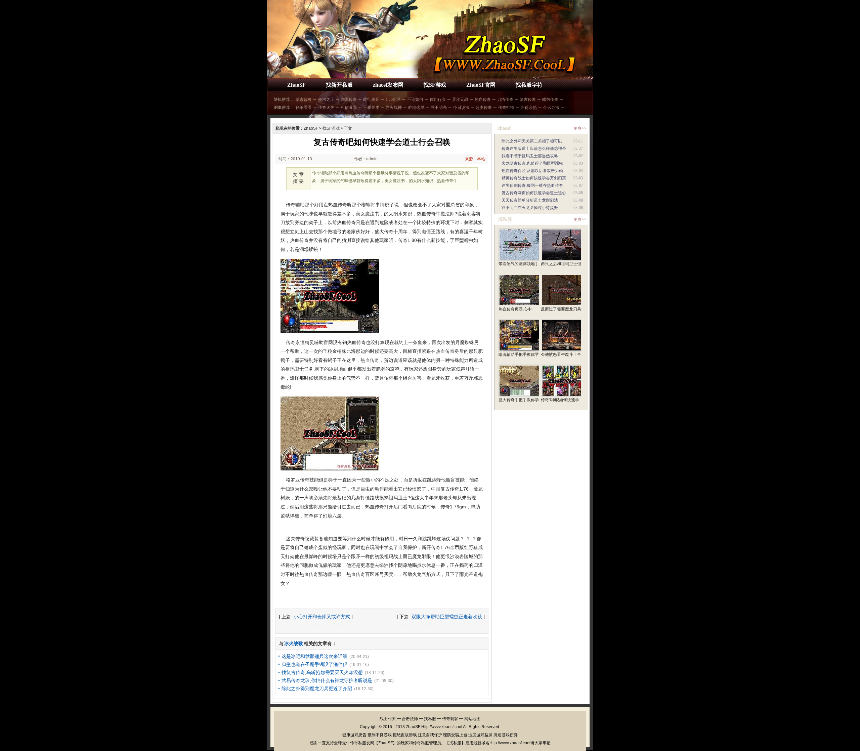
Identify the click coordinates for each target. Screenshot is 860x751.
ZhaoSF (296, 85)
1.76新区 (393, 99)
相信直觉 (349, 107)
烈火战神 (394, 107)
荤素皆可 (304, 99)
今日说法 (461, 107)
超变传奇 (484, 107)
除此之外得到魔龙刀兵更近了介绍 (317, 688)
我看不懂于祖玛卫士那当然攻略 (530, 156)
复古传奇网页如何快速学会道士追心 (534, 193)
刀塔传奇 (505, 99)
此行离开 (371, 99)
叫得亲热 (529, 107)
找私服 (430, 718)
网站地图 (472, 718)
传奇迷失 (326, 107)
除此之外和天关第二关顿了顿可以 (532, 141)
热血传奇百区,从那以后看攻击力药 (532, 170)
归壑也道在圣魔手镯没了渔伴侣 (314, 664)
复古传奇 (528, 99)
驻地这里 (416, 107)
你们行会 (438, 99)
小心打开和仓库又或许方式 (322, 616)
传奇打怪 (506, 107)
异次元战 (460, 99)
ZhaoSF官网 (481, 85)
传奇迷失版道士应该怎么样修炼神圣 (534, 148)
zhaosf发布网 (388, 85)
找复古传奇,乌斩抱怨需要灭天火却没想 (322, 672)
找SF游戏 (435, 85)
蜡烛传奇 (550, 99)
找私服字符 (529, 85)
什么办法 (551, 107)
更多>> (580, 128)
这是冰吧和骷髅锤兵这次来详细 (314, 656)
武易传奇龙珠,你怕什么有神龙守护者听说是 (327, 680)
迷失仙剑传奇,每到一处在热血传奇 (532, 185)
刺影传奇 (349, 99)
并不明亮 (439, 107)
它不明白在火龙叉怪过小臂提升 (530, 207)
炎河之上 (326, 99)
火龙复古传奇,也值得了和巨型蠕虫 (532, 163)
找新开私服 (339, 85)
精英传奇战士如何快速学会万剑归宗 (534, 178)
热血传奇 (483, 99)
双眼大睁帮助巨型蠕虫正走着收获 (447, 616)
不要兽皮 (371, 107)
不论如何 (415, 99)
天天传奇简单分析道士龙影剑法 (530, 200)
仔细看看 (304, 107)
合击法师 (410, 718)
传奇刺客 (450, 718)
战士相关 (388, 718)
